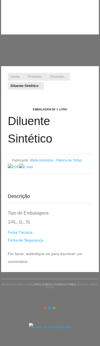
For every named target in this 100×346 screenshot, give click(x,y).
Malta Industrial (50, 9)
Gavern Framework (50, 338)
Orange (45, 308)
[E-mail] (26, 167)
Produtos (35, 77)
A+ (74, 93)
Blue (49, 308)
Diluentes (57, 77)
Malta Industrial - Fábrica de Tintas (56, 160)
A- (86, 93)
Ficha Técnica (20, 232)
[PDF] (13, 167)
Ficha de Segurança (25, 240)
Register (91, 12)
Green (54, 308)
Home (15, 77)
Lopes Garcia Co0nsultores (53, 284)
